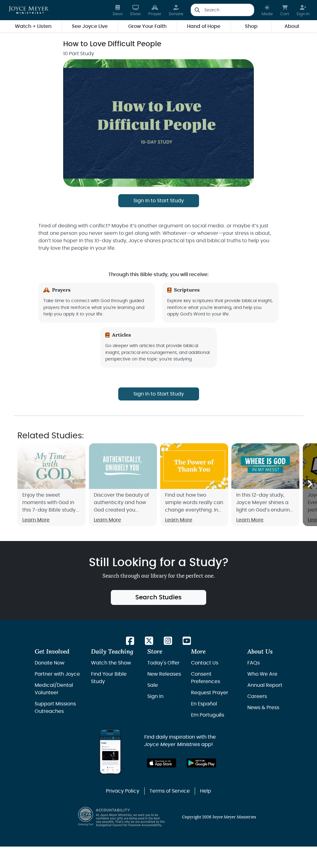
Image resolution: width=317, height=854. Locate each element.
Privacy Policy (122, 791)
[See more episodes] (310, 484)
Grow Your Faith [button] (147, 26)
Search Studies (158, 597)
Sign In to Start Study (158, 200)
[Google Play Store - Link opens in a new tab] (201, 763)
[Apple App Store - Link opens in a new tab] (161, 763)
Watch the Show (111, 662)
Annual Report (264, 685)
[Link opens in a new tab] (130, 641)
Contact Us (204, 662)
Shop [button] (251, 26)
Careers (257, 696)
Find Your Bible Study (109, 678)
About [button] (291, 26)
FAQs (253, 662)
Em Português (207, 715)
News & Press (263, 707)
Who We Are (262, 674)
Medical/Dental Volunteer (54, 689)
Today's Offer (163, 662)
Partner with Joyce (57, 674)
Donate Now (49, 662)
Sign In (155, 696)
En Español (204, 703)
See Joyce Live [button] (90, 26)
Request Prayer (209, 692)
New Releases (164, 674)
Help (205, 791)
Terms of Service (170, 791)
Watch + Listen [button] (33, 26)
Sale (152, 685)
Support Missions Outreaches (55, 707)
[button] (267, 10)
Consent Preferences (205, 678)
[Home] (28, 10)
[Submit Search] (197, 10)
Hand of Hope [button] (203, 26)
